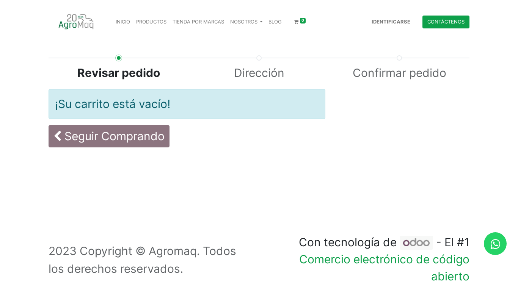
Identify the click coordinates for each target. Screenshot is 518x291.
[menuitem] (123, 22)
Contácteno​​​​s (446, 22)
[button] (109, 136)
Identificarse (391, 22)
